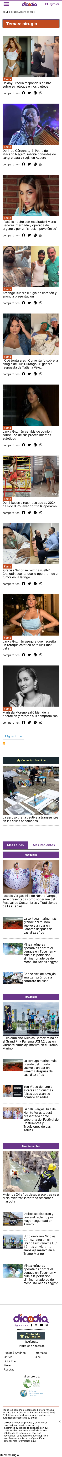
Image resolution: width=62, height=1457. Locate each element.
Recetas (9, 1369)
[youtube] (41, 1325)
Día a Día (10, 1361)
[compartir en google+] (35, 93)
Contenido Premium (33, 760)
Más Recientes (44, 845)
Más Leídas (15, 845)
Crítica (8, 1357)
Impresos (41, 1352)
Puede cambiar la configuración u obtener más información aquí (24, 1439)
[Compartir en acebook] (23, 93)
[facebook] (32, 1325)
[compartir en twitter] (29, 93)
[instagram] (46, 1325)
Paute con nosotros (31, 1346)
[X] (36, 1325)
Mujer (7, 1365)
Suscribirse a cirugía (4, 743)
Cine (38, 1357)
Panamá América (15, 1352)
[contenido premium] (31, 1335)
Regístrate (31, 1341)
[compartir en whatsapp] (41, 93)
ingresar (54, 4)
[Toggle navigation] (6, 4)
